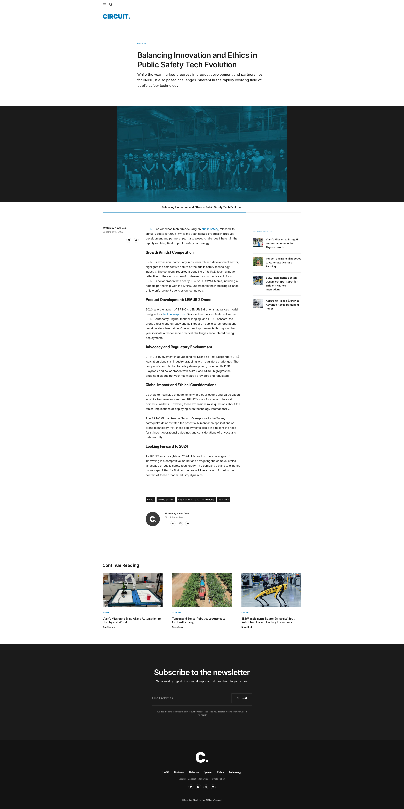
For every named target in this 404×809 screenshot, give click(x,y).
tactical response (174, 314)
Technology (235, 772)
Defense (194, 772)
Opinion (208, 772)
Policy (220, 772)
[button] (104, 4)
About (182, 779)
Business (179, 772)
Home (166, 772)
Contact (192, 779)
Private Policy (218, 779)
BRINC (150, 229)
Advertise (203, 779)
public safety (210, 229)
